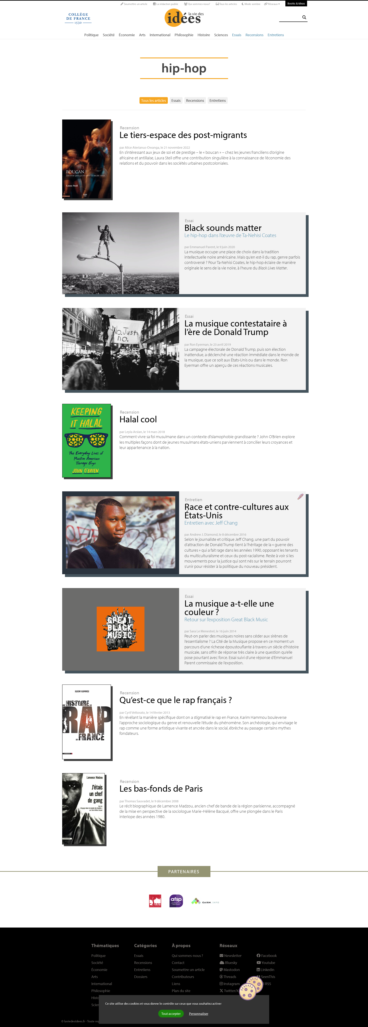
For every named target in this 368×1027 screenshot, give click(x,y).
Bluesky (230, 962)
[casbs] (155, 901)
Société (109, 34)
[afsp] (176, 901)
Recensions (254, 34)
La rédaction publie (167, 4)
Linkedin (267, 969)
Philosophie (184, 34)
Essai (189, 220)
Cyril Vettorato (135, 712)
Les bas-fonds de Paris (161, 788)
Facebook (268, 955)
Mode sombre (252, 4)
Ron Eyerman (199, 344)
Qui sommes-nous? (198, 4)
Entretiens (276, 34)
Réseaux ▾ (273, 4)
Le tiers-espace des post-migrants (183, 134)
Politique (91, 34)
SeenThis (267, 976)
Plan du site (181, 990)
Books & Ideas (296, 3)
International (160, 34)
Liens (176, 983)
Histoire (204, 34)
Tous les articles (228, 4)
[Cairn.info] (205, 901)
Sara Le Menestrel (202, 631)
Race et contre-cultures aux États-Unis (236, 511)
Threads (229, 976)
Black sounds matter (223, 227)
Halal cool (138, 419)
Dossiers (140, 976)
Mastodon (231, 969)
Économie (127, 34)
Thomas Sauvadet (137, 801)
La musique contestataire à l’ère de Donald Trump (235, 327)
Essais (236, 34)
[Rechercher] (304, 17)
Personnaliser (198, 1013)
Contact (178, 962)
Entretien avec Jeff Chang (211, 522)
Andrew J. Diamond (204, 534)
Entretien (193, 499)
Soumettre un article (135, 4)
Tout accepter (171, 1013)
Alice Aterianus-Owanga (142, 147)
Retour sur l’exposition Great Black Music (226, 619)
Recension (129, 127)
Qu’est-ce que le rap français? (175, 699)
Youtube (268, 962)
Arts (142, 34)
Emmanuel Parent (202, 247)
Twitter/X (231, 990)
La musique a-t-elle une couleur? (229, 607)
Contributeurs (183, 976)
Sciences (221, 34)
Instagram (231, 983)
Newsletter (232, 955)
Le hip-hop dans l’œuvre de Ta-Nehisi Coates (230, 235)
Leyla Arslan (133, 432)
